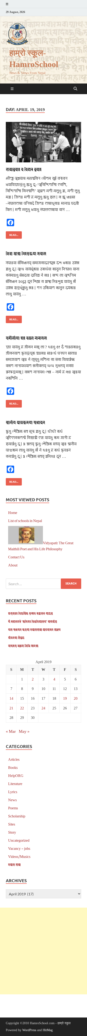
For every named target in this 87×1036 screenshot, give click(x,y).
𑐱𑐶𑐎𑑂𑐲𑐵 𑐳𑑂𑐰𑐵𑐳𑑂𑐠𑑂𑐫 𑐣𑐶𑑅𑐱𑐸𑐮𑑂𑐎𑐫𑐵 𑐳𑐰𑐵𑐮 (26, 253)
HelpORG (15, 775)
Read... (12, 234)
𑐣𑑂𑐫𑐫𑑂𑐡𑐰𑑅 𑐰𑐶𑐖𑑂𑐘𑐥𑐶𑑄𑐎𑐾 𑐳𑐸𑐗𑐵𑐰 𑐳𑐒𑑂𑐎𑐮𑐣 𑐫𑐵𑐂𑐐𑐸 (30, 613)
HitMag (48, 1030)
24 (43, 708)
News (12, 800)
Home (12, 512)
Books (13, 767)
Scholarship (16, 816)
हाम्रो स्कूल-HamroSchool (33, 58)
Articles (13, 759)
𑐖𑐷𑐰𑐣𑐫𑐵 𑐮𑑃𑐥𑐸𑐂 (16, 637)
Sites (11, 824)
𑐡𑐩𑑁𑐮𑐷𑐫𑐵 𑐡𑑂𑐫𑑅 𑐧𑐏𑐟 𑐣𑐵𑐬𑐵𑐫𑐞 (26, 338)
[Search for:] (43, 583)
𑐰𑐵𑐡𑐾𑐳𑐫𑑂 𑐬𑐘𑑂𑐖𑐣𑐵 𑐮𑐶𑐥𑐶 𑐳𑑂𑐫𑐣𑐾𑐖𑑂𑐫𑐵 (23, 645)
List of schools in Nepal (25, 520)
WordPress (29, 1030)
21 (11, 708)
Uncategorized (18, 840)
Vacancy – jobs (19, 848)
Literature (15, 783)
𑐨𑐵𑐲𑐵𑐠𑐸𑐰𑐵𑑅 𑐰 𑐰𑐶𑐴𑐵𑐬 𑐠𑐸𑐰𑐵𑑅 (24, 169)
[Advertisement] (43, 951)
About (12, 565)
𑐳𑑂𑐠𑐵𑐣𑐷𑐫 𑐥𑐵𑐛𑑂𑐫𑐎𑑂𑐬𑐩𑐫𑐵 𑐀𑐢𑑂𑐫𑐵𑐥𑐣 (25, 422)
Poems (13, 808)
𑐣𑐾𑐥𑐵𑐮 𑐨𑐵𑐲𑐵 (14, 864)
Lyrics (12, 791)
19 (65, 698)
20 (75, 698)
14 (11, 698)
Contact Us (16, 557)
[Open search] (75, 88)
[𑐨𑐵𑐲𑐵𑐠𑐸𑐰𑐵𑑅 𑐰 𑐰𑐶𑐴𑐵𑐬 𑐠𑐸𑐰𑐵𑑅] (43, 142)
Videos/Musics (19, 856)
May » (24, 731)
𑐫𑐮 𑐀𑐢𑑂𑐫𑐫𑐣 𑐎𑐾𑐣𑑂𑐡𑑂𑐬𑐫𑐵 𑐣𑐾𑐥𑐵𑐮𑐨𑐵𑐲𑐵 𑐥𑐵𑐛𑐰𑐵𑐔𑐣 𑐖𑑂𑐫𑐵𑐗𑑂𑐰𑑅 (34, 629)
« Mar (11, 731)
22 (22, 708)
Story (12, 832)
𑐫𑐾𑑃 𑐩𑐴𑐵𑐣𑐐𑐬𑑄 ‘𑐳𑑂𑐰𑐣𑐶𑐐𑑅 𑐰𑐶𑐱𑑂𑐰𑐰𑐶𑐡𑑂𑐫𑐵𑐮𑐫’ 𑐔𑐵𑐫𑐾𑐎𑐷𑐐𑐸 (32, 621)
